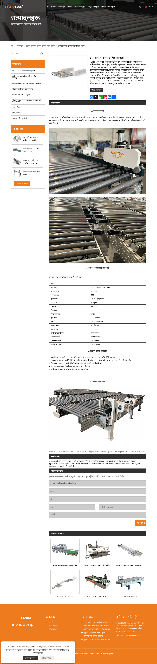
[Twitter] (16, 625)
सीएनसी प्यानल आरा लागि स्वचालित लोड (65, 565)
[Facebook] (13, 625)
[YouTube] (24, 625)
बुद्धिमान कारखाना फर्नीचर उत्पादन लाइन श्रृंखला (40, 46)
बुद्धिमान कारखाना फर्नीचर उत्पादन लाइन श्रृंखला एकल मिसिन (27, 101)
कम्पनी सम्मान (53, 622)
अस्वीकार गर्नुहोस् (30, 658)
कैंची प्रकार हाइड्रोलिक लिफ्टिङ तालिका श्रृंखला (24, 77)
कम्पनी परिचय (53, 626)
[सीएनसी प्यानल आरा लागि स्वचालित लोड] (65, 550)
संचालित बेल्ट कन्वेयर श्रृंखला (21, 94)
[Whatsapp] (31, 625)
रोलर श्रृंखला (16, 107)
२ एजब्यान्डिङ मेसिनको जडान (65, 597)
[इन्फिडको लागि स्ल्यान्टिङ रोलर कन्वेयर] (97, 581)
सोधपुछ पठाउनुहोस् (96, 90)
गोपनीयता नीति (38, 653)
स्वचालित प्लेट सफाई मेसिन (20, 118)
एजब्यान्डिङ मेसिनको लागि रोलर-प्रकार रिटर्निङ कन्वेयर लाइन (130, 565)
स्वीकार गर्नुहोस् (46, 658)
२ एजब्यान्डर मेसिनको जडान (129, 597)
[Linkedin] (20, 625)
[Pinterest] (27, 625)
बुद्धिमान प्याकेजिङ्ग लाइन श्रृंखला (22, 89)
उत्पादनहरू (20, 46)
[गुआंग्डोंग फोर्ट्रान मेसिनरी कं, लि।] (13, 7)
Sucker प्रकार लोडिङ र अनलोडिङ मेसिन (97, 565)
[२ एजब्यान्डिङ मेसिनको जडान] (65, 581)
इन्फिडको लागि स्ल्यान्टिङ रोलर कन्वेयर (97, 597)
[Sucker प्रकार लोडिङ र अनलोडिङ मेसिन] (97, 550)
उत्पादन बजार (53, 629)
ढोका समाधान (16, 113)
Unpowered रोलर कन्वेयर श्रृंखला (23, 71)
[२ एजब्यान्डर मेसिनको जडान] (130, 581)
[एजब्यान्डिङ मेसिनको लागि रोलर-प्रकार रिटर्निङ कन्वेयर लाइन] (130, 550)
